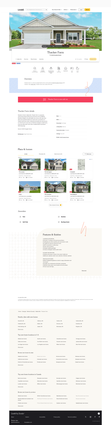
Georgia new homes (60, 362)
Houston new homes (61, 341)
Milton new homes (41, 383)
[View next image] (97, 32)
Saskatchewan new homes (82, 403)
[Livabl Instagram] (90, 417)
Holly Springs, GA (22, 326)
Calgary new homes (80, 378)
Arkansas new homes (80, 356)
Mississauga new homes (62, 383)
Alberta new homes (22, 395)
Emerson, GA (60, 323)
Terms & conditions (72, 417)
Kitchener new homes (81, 381)
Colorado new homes (42, 359)
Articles (65, 9)
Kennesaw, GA (60, 326)
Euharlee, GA (79, 323)
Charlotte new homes (61, 338)
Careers (27, 417)
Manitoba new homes (61, 395)
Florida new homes (41, 362)
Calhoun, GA (40, 320)
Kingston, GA (79, 326)
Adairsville (33, 84)
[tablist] (55, 154)
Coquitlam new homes (23, 381)
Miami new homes (61, 344)
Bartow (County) (30, 311)
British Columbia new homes (43, 395)
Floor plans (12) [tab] (42, 153)
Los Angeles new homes (42, 344)
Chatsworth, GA (21, 323)
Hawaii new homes (79, 362)
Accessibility (42, 417)
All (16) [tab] (25, 154)
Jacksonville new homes (81, 341)
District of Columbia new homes (25, 362)
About (12, 417)
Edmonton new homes (42, 381)
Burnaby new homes (61, 378)
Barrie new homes (22, 378)
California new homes (23, 359)
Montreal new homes (81, 383)
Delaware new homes (80, 359)
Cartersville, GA (79, 320)
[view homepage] (21, 9)
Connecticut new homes (61, 359)
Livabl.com (66, 300)
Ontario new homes (22, 403)
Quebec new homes (61, 403)
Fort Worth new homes (42, 341)
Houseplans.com (28, 422)
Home (19, 311)
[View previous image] (13, 32)
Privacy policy (57, 417)
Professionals (73, 9)
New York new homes (81, 344)
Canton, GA (59, 320)
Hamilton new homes (61, 381)
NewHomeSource (15, 422)
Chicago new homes (80, 338)
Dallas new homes (22, 341)
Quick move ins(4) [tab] (58, 153)
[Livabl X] (85, 416)
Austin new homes (41, 338)
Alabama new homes (22, 356)
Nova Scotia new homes (62, 398)
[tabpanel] (55, 182)
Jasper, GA (39, 326)
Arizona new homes (60, 356)
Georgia (24, 311)
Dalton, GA (39, 323)
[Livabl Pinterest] (99, 417)
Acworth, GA (21, 320)
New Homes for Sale (56, 9)
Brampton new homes (42, 378)
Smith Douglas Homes (56, 55)
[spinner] (46, 9)
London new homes (22, 383)
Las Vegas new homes (23, 344)
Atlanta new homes (22, 338)
